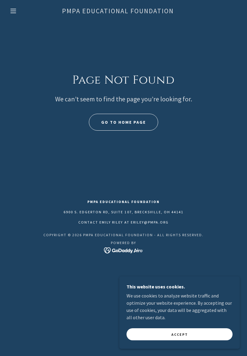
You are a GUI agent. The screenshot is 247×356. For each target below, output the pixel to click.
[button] (13, 11)
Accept (179, 334)
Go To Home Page (123, 122)
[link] (118, 11)
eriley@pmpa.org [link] (150, 222)
